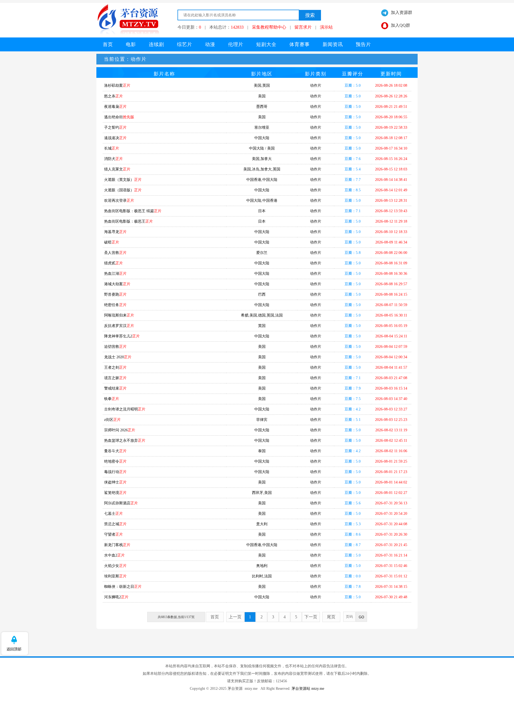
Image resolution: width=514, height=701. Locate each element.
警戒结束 (115, 388)
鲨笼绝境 (115, 493)
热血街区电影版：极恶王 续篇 (132, 211)
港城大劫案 (117, 284)
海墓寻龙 (115, 232)
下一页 (310, 617)
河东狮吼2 (116, 597)
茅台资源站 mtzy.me (308, 689)
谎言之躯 (115, 378)
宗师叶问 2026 (119, 430)
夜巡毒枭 (115, 107)
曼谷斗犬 (115, 451)
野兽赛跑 (115, 294)
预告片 (363, 44)
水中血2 (114, 555)
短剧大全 (266, 44)
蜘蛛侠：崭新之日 (123, 587)
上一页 (235, 617)
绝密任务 (115, 305)
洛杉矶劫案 (117, 85)
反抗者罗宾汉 (119, 326)
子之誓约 (115, 127)
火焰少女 (115, 566)
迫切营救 (115, 347)
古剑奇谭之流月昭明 (124, 409)
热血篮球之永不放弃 (124, 441)
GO (361, 617)
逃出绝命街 (119, 117)
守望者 (113, 534)
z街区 (112, 420)
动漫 (210, 44)
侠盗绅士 (115, 482)
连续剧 (156, 44)
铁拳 (111, 399)
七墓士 (113, 514)
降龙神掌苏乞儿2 (122, 336)
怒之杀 (113, 96)
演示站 (326, 27)
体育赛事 (299, 44)
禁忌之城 (115, 524)
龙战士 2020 (117, 357)
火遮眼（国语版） (123, 190)
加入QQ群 (400, 25)
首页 (108, 44)
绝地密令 (115, 461)
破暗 (111, 242)
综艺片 (184, 44)
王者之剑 (115, 367)
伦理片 (235, 44)
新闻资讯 (333, 44)
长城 (111, 148)
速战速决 (115, 138)
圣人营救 (115, 253)
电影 (131, 44)
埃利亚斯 (115, 576)
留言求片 (303, 27)
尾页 (331, 617)
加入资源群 (401, 12)
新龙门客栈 (117, 545)
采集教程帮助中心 (269, 27)
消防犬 (113, 159)
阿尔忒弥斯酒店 (121, 503)
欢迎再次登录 (119, 201)
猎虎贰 (113, 263)
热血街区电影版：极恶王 (128, 221)
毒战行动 (115, 472)
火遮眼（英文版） (123, 180)
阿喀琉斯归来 (119, 315)
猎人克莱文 (117, 169)
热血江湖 (115, 274)
